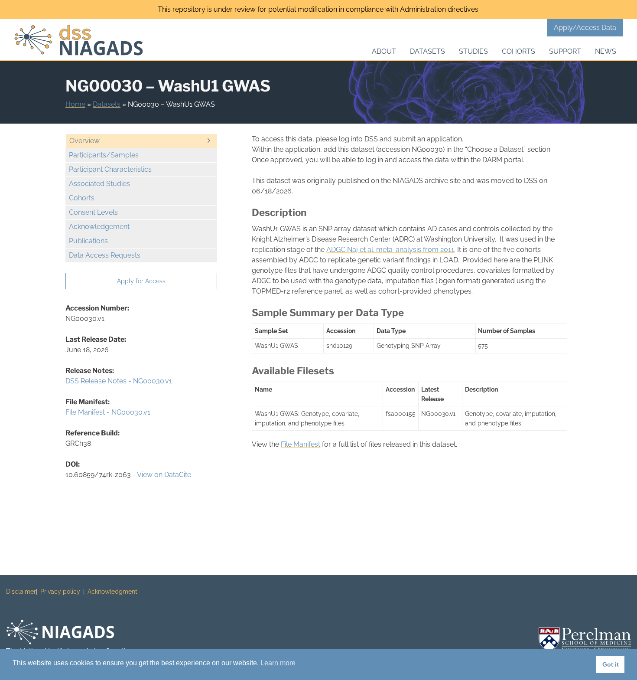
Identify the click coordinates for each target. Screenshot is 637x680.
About (384, 51)
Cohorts (518, 51)
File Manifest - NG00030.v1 (107, 412)
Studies (473, 51)
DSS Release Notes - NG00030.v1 (118, 381)
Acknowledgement (99, 226)
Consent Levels (93, 212)
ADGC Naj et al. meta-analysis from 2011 (390, 249)
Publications (88, 241)
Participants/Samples (104, 155)
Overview (84, 141)
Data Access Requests (104, 255)
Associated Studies (99, 184)
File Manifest (300, 444)
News (605, 51)
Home (75, 104)
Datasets (427, 51)
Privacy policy (60, 591)
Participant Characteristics (110, 169)
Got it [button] (610, 664)
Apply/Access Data (585, 27)
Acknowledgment (112, 591)
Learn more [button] (278, 663)
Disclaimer (21, 591)
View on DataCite (164, 475)
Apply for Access (141, 280)
